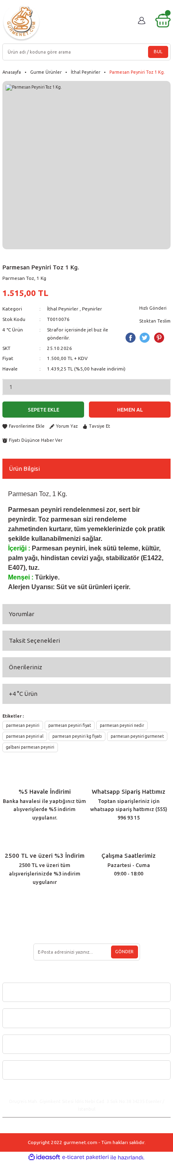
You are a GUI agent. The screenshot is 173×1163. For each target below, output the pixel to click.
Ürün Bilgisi (24, 468)
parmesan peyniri (22, 725)
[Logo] (21, 22)
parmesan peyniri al (24, 736)
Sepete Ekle (43, 409)
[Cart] (163, 20)
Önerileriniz (25, 667)
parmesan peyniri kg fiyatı (77, 736)
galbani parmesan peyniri (30, 747)
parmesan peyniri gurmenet (137, 736)
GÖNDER (124, 951)
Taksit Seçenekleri (34, 640)
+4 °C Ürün (23, 693)
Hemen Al (130, 409)
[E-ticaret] (85, 1158)
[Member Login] (141, 20)
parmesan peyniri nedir (122, 725)
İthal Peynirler (62, 308)
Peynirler (92, 308)
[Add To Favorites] (23, 426)
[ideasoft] (44, 1157)
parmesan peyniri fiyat (69, 725)
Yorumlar (21, 613)
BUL (158, 51)
